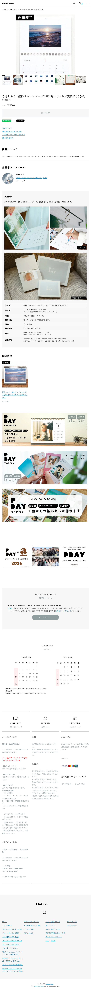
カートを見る (72, 922)
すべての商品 (7, 925)
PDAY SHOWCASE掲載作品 (12, 965)
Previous (19, 44)
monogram (49, 984)
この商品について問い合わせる (13, 134)
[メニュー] (87, 3)
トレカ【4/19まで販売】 (10, 937)
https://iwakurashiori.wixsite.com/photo (31, 178)
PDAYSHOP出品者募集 (32, 925)
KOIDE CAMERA (39, 986)
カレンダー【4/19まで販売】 (12, 929)
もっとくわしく (45, 617)
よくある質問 (29, 929)
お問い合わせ (72, 925)
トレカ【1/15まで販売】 (10, 948)
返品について (7, 128)
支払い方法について (53, 929)
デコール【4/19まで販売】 (11, 933)
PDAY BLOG (28, 933)
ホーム (4, 9)
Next (71, 44)
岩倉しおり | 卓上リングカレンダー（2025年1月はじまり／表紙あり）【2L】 (14, 395)
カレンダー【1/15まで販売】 (12, 940)
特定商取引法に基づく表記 (12, 131)
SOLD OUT (45, 113)
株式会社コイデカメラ (63, 611)
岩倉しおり (13, 9)
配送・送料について (53, 922)
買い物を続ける (8, 138)
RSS (47, 940)
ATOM (53, 940)
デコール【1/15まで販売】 (11, 944)
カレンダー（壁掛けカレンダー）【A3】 (31, 9)
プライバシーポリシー (54, 937)
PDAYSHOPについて (31, 922)
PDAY (10, 608)
